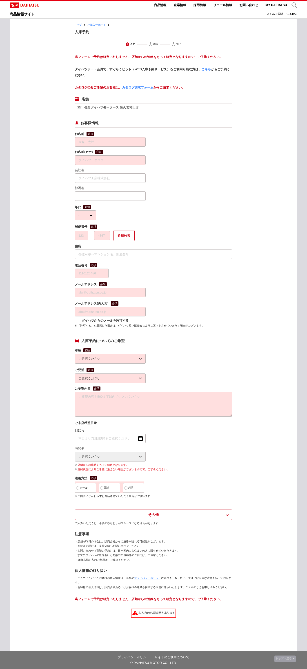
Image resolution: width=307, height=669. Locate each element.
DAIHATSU (43, 5)
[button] (294, 5)
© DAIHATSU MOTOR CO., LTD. (153, 663)
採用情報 (200, 5)
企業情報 (180, 5)
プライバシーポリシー (147, 578)
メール (84, 487)
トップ (78, 24)
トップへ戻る (284, 658)
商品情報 (160, 5)
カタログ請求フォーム (138, 87)
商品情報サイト (22, 14)
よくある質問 (275, 13)
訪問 (130, 487)
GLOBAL (292, 13)
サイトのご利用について (172, 657)
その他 (153, 515)
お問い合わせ (248, 5)
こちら (206, 69)
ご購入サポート (96, 24)
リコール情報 (222, 5)
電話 (106, 487)
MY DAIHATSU (276, 5)
